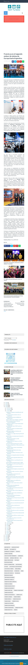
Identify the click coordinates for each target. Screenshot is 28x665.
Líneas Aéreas (18, 568)
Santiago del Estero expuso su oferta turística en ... (14, 442)
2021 (6, 536)
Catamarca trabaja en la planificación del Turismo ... (14, 413)
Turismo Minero (17, 596)
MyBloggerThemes (14, 656)
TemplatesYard (15, 652)
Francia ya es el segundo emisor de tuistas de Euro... (15, 455)
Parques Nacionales (8, 570)
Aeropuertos (7, 547)
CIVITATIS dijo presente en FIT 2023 (14, 443)
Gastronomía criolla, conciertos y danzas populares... (14, 472)
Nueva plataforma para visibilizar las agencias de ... (13, 418)
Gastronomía (19, 564)
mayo (7, 528)
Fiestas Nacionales (8, 562)
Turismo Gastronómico (9, 594)
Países (22, 570)
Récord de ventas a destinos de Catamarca (13, 506)
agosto (8, 524)
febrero (8, 532)
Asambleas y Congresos (9, 551)
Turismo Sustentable (8, 603)
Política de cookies (8, 649)
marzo (7, 531)
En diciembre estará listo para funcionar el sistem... (15, 478)
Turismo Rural (7, 601)
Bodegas (18, 551)
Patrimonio (16, 570)
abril (7, 529)
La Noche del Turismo (9, 568)
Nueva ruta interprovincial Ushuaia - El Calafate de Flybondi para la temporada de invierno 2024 (17, 387)
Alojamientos (13, 549)
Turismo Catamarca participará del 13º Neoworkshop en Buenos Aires (17, 380)
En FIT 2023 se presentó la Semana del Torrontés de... (14, 488)
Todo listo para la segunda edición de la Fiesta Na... (14, 458)
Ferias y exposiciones (8, 560)
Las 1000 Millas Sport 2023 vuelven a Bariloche (14, 426)
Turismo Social (15, 601)
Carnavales (20, 555)
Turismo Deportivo (8, 592)
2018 (6, 540)
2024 (6, 405)
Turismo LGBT (19, 594)
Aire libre (6, 549)
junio (7, 526)
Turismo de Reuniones (9, 607)
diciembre (8, 408)
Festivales (17, 560)
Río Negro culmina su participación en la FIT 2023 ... (14, 460)
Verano (15, 609)
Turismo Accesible (8, 583)
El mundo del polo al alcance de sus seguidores (13, 415)
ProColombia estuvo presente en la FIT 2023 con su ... (14, 467)
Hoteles (6, 566)
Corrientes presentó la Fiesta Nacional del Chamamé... (15, 513)
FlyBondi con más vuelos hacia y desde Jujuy (14, 483)
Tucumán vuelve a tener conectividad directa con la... (14, 448)
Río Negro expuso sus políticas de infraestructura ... (13, 481)
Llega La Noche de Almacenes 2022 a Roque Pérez (17, 395)
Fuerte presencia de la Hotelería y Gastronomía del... (13, 496)
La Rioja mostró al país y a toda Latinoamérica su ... (12, 439)
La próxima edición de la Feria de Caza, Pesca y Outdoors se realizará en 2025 (17, 372)
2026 (6, 402)
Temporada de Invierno (9, 577)
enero (7, 533)
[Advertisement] (14, 37)
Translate (14, 339)
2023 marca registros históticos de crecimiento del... (13, 432)
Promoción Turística (8, 243)
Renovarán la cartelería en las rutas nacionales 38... (13, 450)
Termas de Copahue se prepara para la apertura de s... (14, 429)
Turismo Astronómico (9, 588)
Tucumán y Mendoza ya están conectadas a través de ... (15, 511)
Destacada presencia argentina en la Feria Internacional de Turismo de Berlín (13, 296)
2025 (6, 404)
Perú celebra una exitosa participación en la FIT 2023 (15, 464)
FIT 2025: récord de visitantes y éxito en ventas (13, 280)
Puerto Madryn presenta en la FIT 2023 (14, 462)
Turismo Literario (8, 596)
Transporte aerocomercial (10, 581)
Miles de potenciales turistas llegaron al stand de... (14, 491)
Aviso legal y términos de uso (10, 637)
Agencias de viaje (15, 547)
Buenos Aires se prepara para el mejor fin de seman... (14, 437)
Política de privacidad (8, 645)
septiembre (9, 522)
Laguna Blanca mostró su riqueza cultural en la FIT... (14, 508)
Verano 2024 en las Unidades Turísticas (14, 419)
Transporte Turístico (9, 579)
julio (7, 525)
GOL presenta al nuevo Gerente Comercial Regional (13, 421)
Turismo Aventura (8, 590)
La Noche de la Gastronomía (15, 566)
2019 (6, 539)
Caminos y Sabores (8, 553)
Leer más (24, 663)
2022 (6, 535)
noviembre (8, 409)
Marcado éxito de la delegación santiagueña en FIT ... (12, 486)
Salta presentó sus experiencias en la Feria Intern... (15, 501)
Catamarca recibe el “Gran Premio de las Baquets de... (14, 424)
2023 (6, 406)
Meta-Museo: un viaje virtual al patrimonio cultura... (15, 434)
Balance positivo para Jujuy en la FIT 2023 (15, 476)
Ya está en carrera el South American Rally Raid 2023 (15, 498)
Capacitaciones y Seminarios (10, 555)
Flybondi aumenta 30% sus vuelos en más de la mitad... (15, 516)
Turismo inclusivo (19, 607)
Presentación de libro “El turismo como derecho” (14, 453)
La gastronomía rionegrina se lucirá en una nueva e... (15, 469)
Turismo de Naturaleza (9, 605)
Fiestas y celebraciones (9, 564)
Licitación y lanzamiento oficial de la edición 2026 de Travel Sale (14, 263)
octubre (8, 410)
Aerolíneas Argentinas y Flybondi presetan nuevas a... (15, 445)
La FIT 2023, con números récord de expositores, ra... (13, 518)
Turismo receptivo (8, 609)
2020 (6, 537)
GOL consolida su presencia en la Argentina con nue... (13, 474)
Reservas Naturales (8, 575)
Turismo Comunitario (18, 590)
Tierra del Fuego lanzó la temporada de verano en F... (14, 521)
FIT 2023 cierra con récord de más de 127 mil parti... (15, 503)
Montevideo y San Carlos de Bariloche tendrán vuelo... (14, 493)
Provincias (17, 573)
